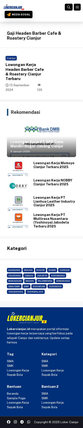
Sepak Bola (15, 374)
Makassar (15, 280)
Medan (30, 280)
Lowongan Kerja (18, 370)
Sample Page (16, 398)
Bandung (14, 270)
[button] (69, 7)
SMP (26, 286)
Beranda (12, 393)
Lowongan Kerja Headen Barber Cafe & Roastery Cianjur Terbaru (25, 71)
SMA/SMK (14, 286)
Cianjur (11, 58)
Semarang (63, 280)
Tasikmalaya (35, 291)
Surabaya (55, 286)
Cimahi (29, 275)
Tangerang (15, 291)
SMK (10, 366)
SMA (10, 361)
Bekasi (28, 270)
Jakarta (42, 275)
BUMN (52, 270)
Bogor (40, 270)
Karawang (58, 275)
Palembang (45, 280)
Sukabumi (39, 286)
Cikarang (14, 275)
